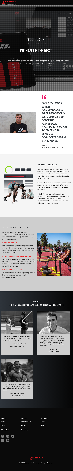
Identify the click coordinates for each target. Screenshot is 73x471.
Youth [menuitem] (43, 421)
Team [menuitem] (3, 425)
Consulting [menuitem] (24, 430)
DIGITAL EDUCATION (9, 243)
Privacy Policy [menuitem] (5, 430)
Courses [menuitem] (23, 425)
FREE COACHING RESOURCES (12, 270)
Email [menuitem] (3, 421)
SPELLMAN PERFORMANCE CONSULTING (16, 256)
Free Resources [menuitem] (26, 421)
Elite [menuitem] (42, 425)
